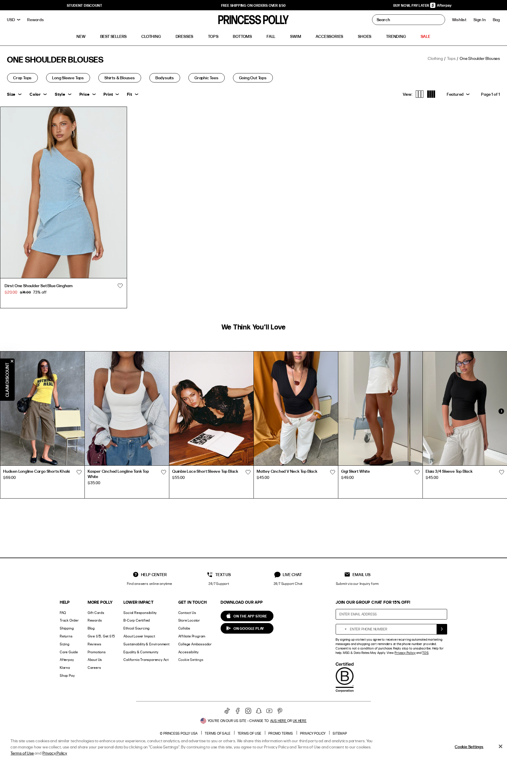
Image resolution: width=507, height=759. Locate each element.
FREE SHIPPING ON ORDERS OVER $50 (253, 5)
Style (60, 94)
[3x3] (419, 94)
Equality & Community (141, 652)
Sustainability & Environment (146, 644)
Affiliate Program (192, 636)
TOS (425, 653)
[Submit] (442, 629)
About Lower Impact (139, 636)
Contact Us (187, 612)
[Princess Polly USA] (253, 20)
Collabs (184, 628)
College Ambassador (195, 644)
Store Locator (189, 620)
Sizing (65, 644)
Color (35, 94)
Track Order (69, 620)
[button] (496, 19)
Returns (66, 636)
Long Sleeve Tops (68, 77)
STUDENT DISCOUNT (84, 5)
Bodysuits (165, 77)
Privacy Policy (405, 653)
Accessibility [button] (188, 652)
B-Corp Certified (137, 620)
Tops (451, 58)
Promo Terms (280, 733)
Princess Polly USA (180, 733)
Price (85, 94)
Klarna (65, 667)
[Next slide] (501, 411)
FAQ (63, 612)
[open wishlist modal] (120, 285)
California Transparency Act (146, 659)
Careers (94, 667)
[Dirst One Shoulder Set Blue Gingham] (63, 192)
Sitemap (340, 733)
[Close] (500, 746)
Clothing (435, 58)
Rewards (95, 620)
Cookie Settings (191, 659)
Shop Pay (67, 675)
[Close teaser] (12, 361)
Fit (129, 94)
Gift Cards (96, 612)
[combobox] (342, 629)
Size (11, 94)
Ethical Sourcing (137, 628)
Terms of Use (250, 733)
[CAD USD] (13, 20)
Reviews (95, 644)
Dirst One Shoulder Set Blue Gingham (39, 285)
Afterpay (67, 659)
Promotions (97, 652)
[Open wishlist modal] (78, 472)
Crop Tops (22, 77)
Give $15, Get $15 (101, 636)
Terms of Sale (217, 733)
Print (108, 94)
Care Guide (69, 652)
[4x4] (431, 94)
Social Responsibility (140, 612)
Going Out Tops (253, 77)
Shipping (67, 628)
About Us (95, 659)
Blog (91, 628)
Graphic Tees (207, 77)
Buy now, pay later (411, 5)
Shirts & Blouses (119, 77)
